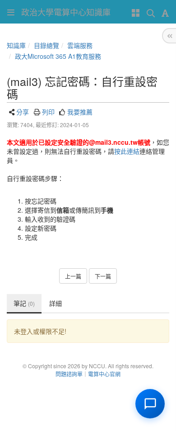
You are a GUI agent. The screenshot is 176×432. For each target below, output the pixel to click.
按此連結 (126, 151)
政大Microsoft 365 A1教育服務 (58, 56)
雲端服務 (80, 45)
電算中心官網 (104, 374)
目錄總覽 (46, 45)
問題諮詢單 (69, 374)
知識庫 (16, 45)
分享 (22, 111)
